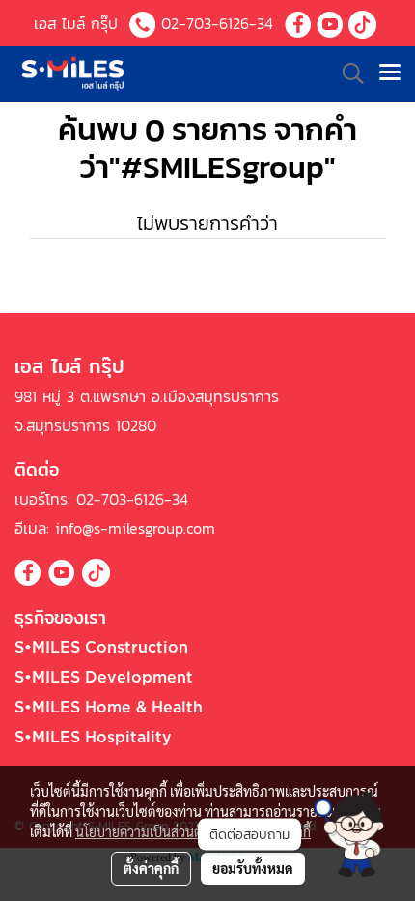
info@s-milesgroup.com (135, 527)
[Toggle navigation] (390, 73)
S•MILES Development (103, 677)
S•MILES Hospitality (93, 737)
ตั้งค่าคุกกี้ (151, 868)
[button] (348, 834)
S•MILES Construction (101, 647)
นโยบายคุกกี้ (277, 831)
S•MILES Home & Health (108, 707)
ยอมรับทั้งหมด (252, 868)
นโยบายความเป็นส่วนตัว (142, 831)
